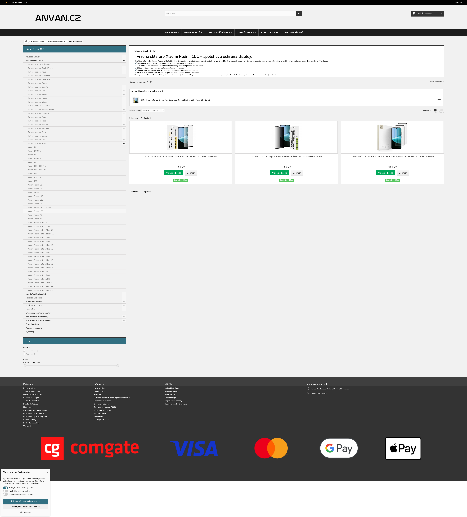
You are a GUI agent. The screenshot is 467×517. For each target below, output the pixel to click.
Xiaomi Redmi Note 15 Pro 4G (40, 283)
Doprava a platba (101, 404)
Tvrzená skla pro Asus (36, 72)
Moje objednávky (172, 388)
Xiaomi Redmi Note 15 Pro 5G (40, 286)
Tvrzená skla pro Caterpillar (39, 79)
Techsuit (31, 354)
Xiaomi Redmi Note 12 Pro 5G (40, 230)
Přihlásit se (458, 2)
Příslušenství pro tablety (37, 316)
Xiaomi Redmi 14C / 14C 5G (39, 207)
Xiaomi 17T (32, 181)
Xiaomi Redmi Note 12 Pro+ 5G (40, 234)
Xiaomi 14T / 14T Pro (36, 170)
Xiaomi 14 (31, 147)
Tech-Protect (32, 351)
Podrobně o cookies (102, 401)
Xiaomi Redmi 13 (34, 188)
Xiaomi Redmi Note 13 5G (38, 241)
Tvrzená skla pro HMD (36, 91)
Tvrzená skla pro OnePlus (38, 113)
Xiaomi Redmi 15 (34, 192)
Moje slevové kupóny (173, 401)
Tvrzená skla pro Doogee (38, 83)
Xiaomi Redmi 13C (35, 203)
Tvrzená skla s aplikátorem (38, 64)
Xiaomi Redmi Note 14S (37, 271)
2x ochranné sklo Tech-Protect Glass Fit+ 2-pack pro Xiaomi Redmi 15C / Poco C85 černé (392, 156)
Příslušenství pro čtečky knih (38, 320)
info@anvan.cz (322, 393)
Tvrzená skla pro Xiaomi (37, 143)
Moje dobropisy (171, 391)
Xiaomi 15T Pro (34, 177)
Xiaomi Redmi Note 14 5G (38, 256)
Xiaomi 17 (31, 162)
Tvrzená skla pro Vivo (36, 139)
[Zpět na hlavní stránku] (26, 41)
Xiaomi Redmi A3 (34, 215)
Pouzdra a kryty (33, 57)
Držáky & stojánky (34, 305)
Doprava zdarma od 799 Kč (105, 407)
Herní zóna (30, 309)
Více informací (25, 512)
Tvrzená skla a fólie (34, 60)
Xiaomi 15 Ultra (34, 158)
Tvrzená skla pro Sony (36, 132)
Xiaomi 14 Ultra (34, 151)
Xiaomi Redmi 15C (35, 211)
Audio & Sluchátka (34, 301)
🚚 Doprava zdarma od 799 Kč (16, 2)
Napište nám (99, 391)
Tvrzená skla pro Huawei (37, 98)
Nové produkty (100, 388)
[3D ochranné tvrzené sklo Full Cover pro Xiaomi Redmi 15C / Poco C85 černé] (180, 137)
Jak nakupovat (100, 413)
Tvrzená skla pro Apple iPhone (40, 68)
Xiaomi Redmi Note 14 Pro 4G (40, 260)
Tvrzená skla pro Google (37, 87)
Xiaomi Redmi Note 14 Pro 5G (40, 264)
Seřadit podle (135, 110)
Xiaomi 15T (32, 173)
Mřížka (435, 112)
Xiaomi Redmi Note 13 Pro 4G (40, 245)
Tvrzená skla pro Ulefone (37, 136)
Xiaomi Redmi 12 (34, 185)
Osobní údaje (170, 397)
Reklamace (98, 416)
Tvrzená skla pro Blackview (38, 75)
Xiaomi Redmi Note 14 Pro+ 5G (40, 268)
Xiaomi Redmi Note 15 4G (38, 275)
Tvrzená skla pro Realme (37, 124)
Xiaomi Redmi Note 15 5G (38, 279)
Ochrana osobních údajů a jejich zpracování (112, 397)
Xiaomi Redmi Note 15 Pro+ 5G (40, 290)
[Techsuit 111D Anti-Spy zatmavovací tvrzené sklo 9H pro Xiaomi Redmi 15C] (286, 137)
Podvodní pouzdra (34, 328)
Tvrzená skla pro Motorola (38, 106)
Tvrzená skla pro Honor (37, 94)
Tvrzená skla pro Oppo (36, 117)
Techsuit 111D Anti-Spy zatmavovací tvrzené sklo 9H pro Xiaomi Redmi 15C (286, 156)
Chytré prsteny (32, 324)
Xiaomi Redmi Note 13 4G (38, 237)
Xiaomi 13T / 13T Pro (36, 166)
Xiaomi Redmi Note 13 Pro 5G (40, 249)
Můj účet (169, 384)
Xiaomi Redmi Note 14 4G (38, 252)
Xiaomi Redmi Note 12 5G (38, 226)
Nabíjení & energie (34, 298)
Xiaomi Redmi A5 (34, 219)
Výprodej (30, 332)
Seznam (441, 112)
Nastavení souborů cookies (176, 404)
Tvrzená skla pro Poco (36, 121)
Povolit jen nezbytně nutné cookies (25, 507)
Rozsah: (26, 362)
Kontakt (97, 394)
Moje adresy (170, 394)
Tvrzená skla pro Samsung (38, 128)
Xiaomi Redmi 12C (35, 200)
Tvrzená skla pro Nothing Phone (40, 109)
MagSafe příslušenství (36, 294)
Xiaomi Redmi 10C (35, 196)
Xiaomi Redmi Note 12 (37, 222)
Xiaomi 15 (31, 155)
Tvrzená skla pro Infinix (37, 102)
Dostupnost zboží (101, 420)
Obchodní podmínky (102, 410)
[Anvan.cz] (92, 17)
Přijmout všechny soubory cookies (25, 501)
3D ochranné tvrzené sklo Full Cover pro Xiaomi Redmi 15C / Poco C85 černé (180, 156)
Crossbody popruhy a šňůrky (38, 313)
